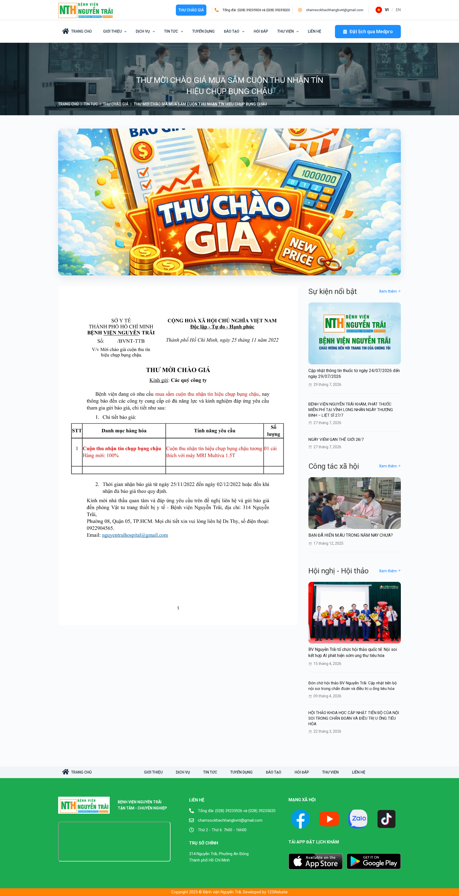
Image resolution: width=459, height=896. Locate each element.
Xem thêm (388, 291)
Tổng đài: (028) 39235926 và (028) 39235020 (256, 10)
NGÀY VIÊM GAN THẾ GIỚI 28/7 (336, 439)
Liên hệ (314, 31)
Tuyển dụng (203, 31)
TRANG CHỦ (68, 104)
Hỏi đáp (261, 31)
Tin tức (171, 31)
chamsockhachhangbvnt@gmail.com (334, 10)
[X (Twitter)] (358, 819)
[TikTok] (386, 819)
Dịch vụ (143, 31)
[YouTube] (329, 819)
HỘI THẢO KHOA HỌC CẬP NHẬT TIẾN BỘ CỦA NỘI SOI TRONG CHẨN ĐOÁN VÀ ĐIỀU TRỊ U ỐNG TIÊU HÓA (353, 718)
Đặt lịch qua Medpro (371, 31)
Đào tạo (231, 31)
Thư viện (285, 31)
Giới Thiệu (112, 31)
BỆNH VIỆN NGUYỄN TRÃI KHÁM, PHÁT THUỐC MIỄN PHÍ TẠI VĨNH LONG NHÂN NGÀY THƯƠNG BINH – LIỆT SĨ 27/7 (350, 409)
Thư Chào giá (191, 10)
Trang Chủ (81, 31)
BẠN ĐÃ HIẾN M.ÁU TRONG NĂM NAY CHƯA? (350, 534)
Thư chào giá (115, 104)
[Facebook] (300, 819)
